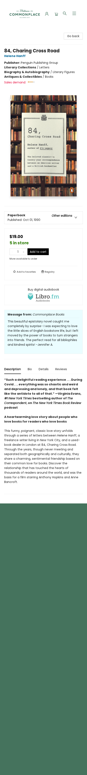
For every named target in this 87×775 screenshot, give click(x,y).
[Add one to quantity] (23, 251)
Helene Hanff (15, 56)
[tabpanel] (43, 435)
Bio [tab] (30, 369)
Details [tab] (44, 369)
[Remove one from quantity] (12, 251)
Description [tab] (12, 369)
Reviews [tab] (61, 369)
